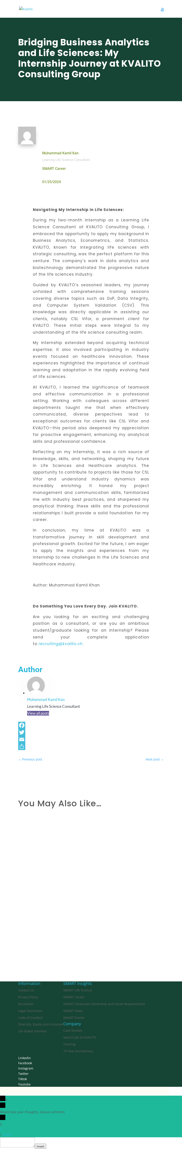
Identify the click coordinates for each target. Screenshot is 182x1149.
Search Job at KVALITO (79, 1037)
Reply (7, 1134)
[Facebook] (91, 725)
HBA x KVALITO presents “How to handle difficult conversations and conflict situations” (83, 880)
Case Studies (72, 1030)
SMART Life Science (77, 990)
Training (69, 1044)
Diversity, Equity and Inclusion (40, 1024)
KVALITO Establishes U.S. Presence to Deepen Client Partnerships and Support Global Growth (88, 832)
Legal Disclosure (30, 1011)
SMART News (73, 1011)
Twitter (23, 1074)
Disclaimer (26, 1004)
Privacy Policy (28, 997)
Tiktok (22, 1079)
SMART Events (73, 1018)
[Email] (91, 739)
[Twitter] (91, 732)
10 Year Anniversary (78, 1051)
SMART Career (54, 168)
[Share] (91, 746)
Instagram (25, 1068)
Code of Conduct (30, 1018)
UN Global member (32, 1031)
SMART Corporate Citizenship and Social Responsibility (104, 1004)
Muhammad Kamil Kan (60, 153)
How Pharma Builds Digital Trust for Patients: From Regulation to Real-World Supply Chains (87, 929)
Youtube (24, 1084)
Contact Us (26, 990)
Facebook (25, 1063)
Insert (40, 1146)
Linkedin (24, 1058)
